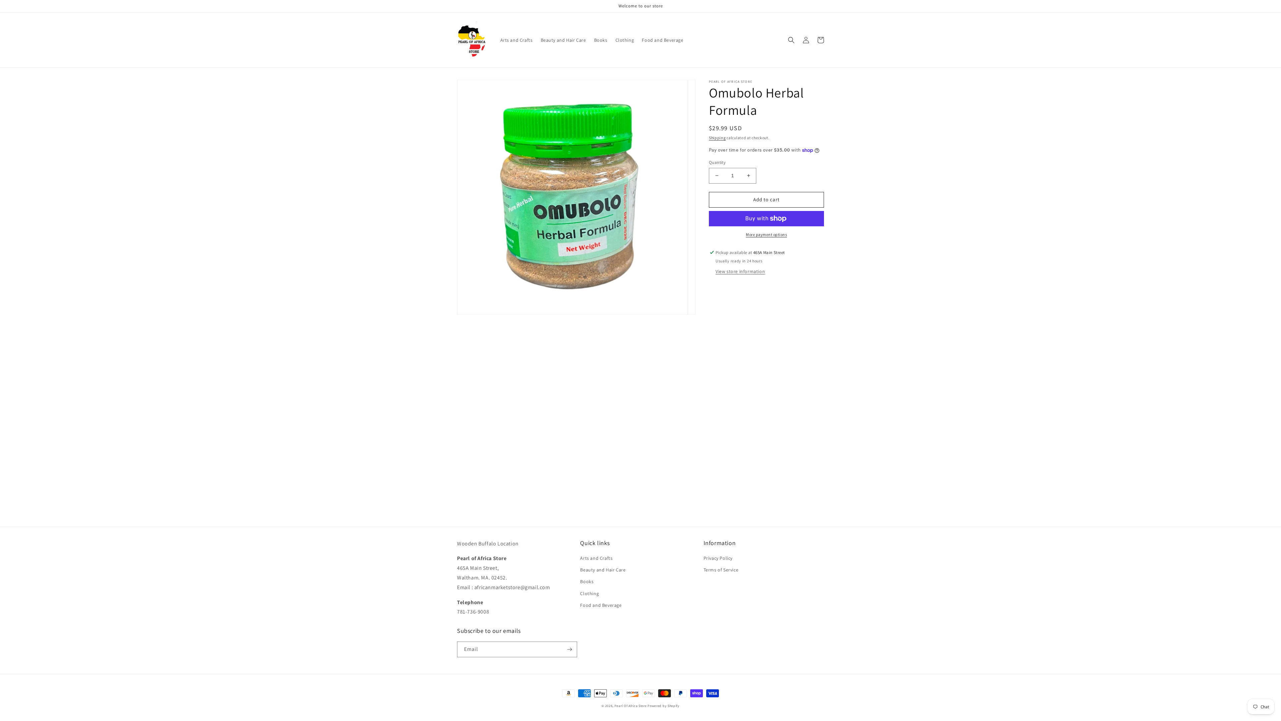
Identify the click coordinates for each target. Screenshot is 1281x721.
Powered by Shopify (664, 706)
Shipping (717, 137)
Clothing (589, 593)
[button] (791, 40)
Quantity (717, 162)
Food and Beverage (600, 605)
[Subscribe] (569, 649)
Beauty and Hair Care (602, 570)
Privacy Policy (718, 558)
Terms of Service (721, 570)
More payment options (766, 234)
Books (586, 581)
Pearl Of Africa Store (630, 706)
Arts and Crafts (596, 558)
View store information (740, 271)
